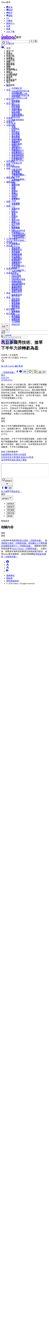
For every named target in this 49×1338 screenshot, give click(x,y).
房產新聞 (15, 244)
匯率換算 (15, 312)
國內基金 (15, 296)
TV (7, 18)
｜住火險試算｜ (18, 266)
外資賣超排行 (17, 153)
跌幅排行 (15, 145)
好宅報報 (15, 252)
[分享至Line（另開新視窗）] (20, 372)
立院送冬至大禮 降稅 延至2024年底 (17, 457)
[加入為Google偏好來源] (35, 372)
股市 (10, 13)
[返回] (2, 36)
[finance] (8, 39)
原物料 (14, 194)
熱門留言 (5, 499)
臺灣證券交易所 (28, 540)
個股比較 (15, 104)
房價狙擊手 (16, 255)
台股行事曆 (16, 110)
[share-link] (24, 372)
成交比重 (15, 134)
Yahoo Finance (25, 549)
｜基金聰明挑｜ (18, 233)
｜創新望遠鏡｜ (18, 236)
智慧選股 (15, 102)
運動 (10, 16)
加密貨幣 (15, 199)
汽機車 (9, 21)
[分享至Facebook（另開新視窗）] (17, 372)
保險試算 (15, 320)
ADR (13, 196)
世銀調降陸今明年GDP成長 (13, 454)
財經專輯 (15, 96)
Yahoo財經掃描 (18, 279)
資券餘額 (15, 137)
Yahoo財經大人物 (19, 94)
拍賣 (8, 26)
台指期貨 (15, 167)
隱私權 (9, 578)
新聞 (10, 10)
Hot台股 (15, 274)
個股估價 (15, 112)
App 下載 (10, 31)
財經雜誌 (15, 228)
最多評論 (10, 513)
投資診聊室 (16, 282)
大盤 (13, 123)
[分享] (40, 372)
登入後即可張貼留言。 (11, 491)
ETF (13, 207)
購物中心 (10, 23)
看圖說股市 (16, 287)
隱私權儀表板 (12, 581)
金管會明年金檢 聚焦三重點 (14, 460)
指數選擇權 (16, 169)
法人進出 (15, 131)
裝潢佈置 (15, 260)
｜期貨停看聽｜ (18, 175)
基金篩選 (15, 304)
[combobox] (17, 41)
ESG (13, 225)
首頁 (10, 7)
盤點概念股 (16, 285)
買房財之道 (16, 249)
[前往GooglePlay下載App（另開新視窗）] (27, 570)
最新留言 (10, 507)
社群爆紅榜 (16, 88)
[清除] (31, 41)
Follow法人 (16, 277)
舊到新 (9, 516)
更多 (3, 326)
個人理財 (15, 220)
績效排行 (15, 301)
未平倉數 (15, 172)
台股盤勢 (15, 204)
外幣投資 (15, 315)
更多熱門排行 (17, 156)
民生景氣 (15, 223)
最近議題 (10, 510)
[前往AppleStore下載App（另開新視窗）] (27, 564)
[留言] (30, 372)
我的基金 (15, 306)
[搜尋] (36, 41)
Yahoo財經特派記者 (20, 91)
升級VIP (7, 343)
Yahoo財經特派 (18, 231)
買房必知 (15, 247)
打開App (10, 43)
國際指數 (15, 180)
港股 (13, 188)
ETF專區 (15, 129)
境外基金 (15, 298)
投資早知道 (16, 290)
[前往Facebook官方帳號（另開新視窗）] (27, 561)
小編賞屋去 (16, 258)
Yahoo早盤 (16, 271)
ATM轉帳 (15, 317)
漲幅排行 (15, 142)
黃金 (13, 215)
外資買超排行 (17, 150)
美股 (13, 186)
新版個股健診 (17, 115)
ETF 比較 (15, 107)
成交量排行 (16, 148)
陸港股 (14, 212)
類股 (13, 126)
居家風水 (15, 263)
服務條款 (10, 575)
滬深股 (14, 191)
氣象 (8, 29)
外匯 (13, 183)
